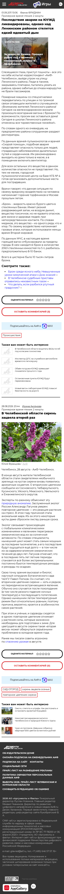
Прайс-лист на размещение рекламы (27, 770)
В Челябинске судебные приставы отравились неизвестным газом (29, 280)
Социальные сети (14, 766)
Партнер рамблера (29, 879)
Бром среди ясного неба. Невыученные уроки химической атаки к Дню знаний (32, 273)
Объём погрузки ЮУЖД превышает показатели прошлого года (32, 369)
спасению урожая (17, 641)
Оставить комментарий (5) (32, 311)
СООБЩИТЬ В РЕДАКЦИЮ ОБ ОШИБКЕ (25, 789)
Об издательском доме (18, 753)
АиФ (25, 464)
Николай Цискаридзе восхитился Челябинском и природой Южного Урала (35, 719)
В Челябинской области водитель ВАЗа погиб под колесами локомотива (37, 350)
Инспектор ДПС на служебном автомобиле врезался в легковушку (36, 360)
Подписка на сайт (14, 761)
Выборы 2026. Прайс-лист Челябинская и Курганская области (29, 783)
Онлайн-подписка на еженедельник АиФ (30, 757)
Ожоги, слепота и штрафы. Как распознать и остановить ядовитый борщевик (36, 709)
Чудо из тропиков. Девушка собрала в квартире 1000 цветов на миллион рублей (35, 729)
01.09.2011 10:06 (10, 12)
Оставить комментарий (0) (32, 665)
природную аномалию (16, 503)
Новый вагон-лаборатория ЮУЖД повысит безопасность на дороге (36, 389)
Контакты (36, 761)
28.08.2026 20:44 (11, 406)
